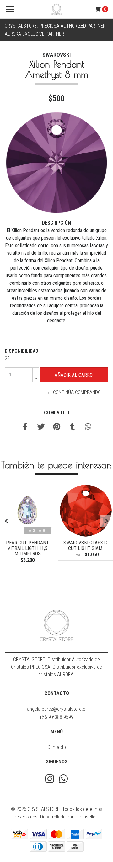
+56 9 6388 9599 (56, 717)
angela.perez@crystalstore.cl (56, 709)
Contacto (56, 747)
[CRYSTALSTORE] (56, 9)
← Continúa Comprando (74, 392)
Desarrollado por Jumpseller (68, 817)
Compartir (56, 413)
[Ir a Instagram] (49, 779)
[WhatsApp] (63, 779)
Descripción (56, 223)
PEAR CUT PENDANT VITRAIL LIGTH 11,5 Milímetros (27, 548)
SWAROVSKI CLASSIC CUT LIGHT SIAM (85, 545)
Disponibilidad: (22, 351)
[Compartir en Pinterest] (56, 428)
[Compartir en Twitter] (41, 428)
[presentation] (6, 521)
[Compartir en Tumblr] (72, 428)
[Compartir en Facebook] (25, 428)
